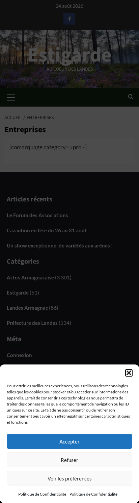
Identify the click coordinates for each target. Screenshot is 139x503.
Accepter (69, 441)
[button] (129, 373)
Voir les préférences (70, 478)
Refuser (69, 460)
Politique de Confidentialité (42, 494)
